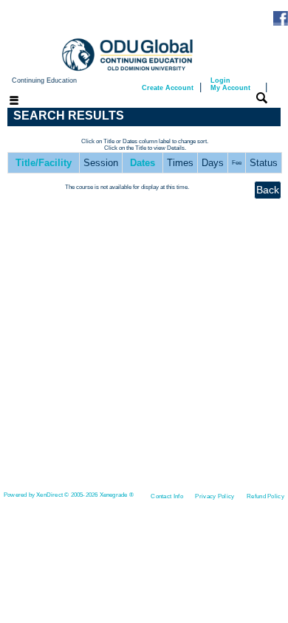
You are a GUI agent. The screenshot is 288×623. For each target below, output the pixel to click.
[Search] (261, 97)
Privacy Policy (214, 496)
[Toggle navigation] (5, 101)
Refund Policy (265, 496)
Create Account (167, 88)
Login (230, 84)
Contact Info (167, 496)
